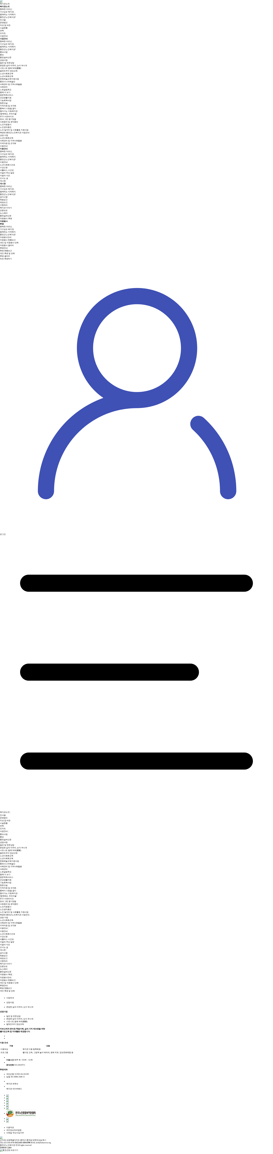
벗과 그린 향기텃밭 (8, 119)
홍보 (2, 55)
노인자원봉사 (5, 124)
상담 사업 (4, 135)
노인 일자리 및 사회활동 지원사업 (14, 130)
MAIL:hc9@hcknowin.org (41, 1143)
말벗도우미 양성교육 (9, 71)
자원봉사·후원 (6, 218)
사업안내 (4, 36)
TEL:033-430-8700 (7, 1143)
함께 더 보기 (5, 92)
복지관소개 (4, 4)
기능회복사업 (5, 100)
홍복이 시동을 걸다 (8, 108)
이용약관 (10, 1127)
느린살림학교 (5, 90)
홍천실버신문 (5, 57)
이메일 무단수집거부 (15, 1133)
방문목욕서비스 (6, 95)
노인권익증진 (5, 127)
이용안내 (4, 146)
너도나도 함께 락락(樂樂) (10, 68)
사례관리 (4, 87)
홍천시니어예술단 (7, 82)
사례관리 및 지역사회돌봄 (11, 141)
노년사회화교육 (6, 76)
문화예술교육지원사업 (9, 79)
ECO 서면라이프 (7, 116)
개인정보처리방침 (13, 1130)
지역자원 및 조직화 (8, 143)
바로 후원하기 (6, 259)
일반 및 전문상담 (7, 63)
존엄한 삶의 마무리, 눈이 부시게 (13, 65)
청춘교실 (4, 103)
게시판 (3, 181)
